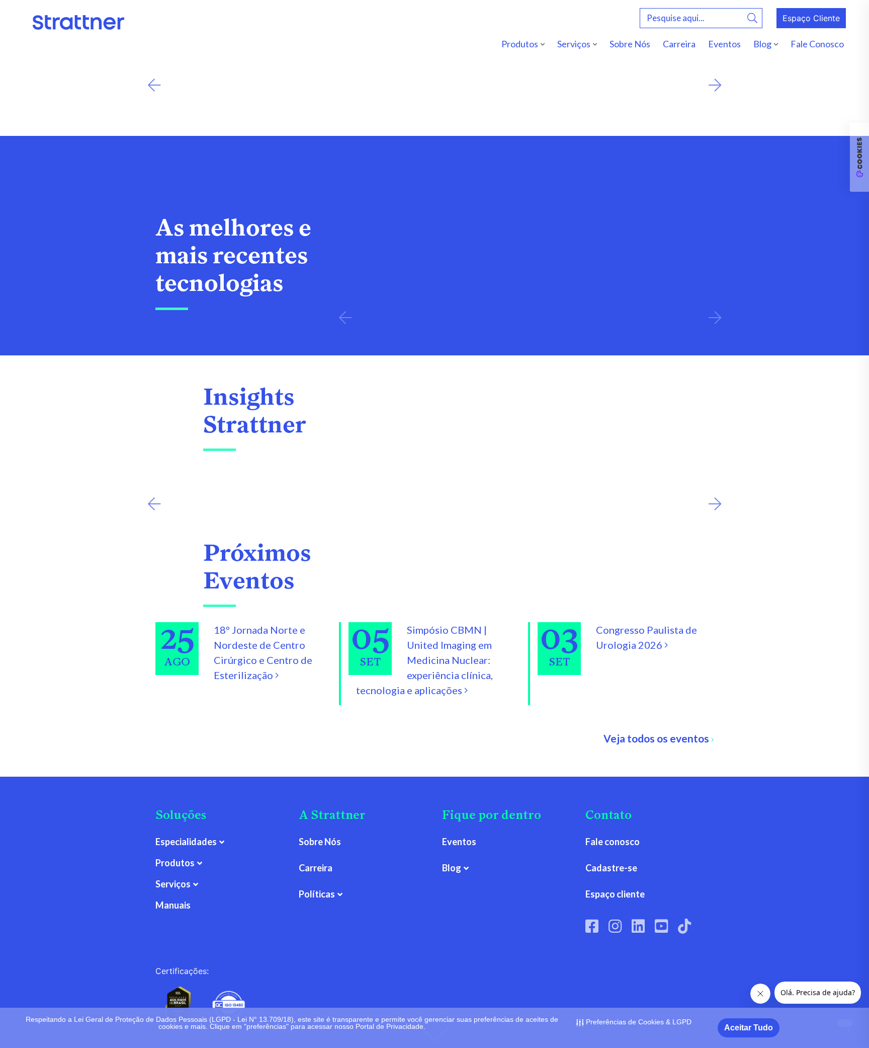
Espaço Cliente (811, 18)
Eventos (724, 43)
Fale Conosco (817, 43)
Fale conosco (612, 841)
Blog (762, 43)
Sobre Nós (630, 43)
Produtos (519, 43)
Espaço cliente (615, 894)
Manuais (173, 905)
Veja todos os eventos (657, 738)
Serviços (573, 43)
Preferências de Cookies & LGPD (637, 1022)
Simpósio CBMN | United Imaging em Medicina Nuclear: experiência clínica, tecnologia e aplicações (424, 660)
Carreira (679, 43)
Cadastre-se (611, 867)
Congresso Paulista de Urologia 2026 (646, 637)
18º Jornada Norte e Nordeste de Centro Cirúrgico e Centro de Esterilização (263, 652)
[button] (154, 85)
